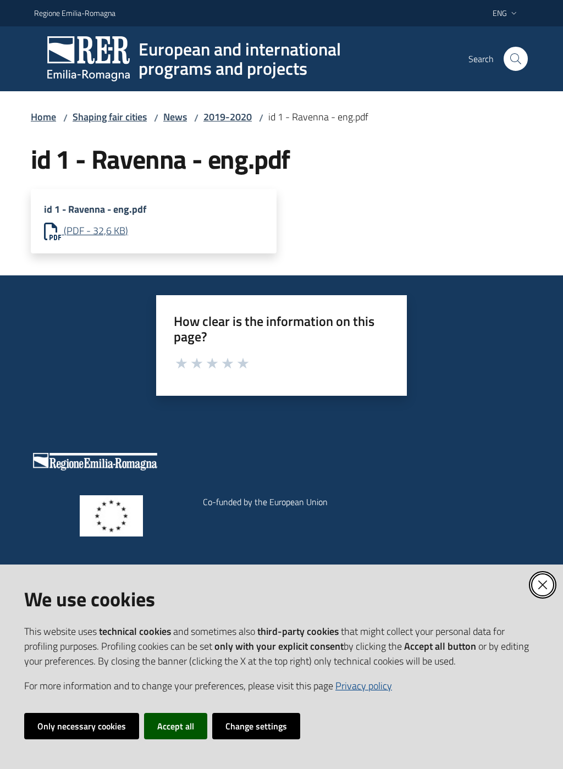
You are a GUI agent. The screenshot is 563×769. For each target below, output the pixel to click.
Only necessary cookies (81, 726)
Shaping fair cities (110, 116)
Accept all (175, 726)
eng (500, 13)
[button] (516, 59)
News (175, 116)
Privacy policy (363, 685)
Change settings (256, 726)
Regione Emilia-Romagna (74, 13)
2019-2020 (227, 116)
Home (43, 116)
